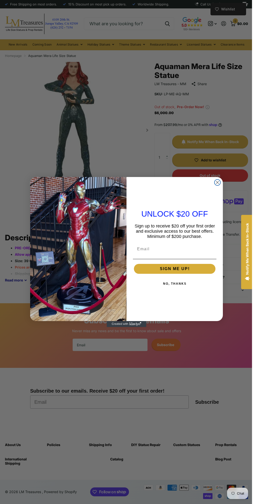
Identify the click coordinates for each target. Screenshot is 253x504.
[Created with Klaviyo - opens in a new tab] (125, 324)
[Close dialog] (216, 182)
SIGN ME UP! (173, 269)
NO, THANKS (173, 283)
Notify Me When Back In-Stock (243, 249)
